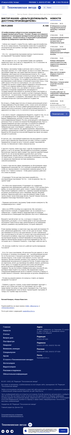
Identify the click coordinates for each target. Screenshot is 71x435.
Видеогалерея (9, 367)
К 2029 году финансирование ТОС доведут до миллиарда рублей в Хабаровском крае (60, 106)
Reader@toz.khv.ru (43, 358)
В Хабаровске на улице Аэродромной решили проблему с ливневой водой (58, 28)
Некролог (7, 345)
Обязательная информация (15, 374)
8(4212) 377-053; (42, 345)
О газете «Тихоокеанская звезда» (18, 359)
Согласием (40, 432)
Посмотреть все (61, 114)
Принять (63, 430)
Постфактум (8, 341)
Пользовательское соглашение (12, 414)
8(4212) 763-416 (54, 345)
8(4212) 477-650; (42, 351)
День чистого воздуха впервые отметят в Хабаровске (57, 74)
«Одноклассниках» (7, 308)
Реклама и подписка (12, 370)
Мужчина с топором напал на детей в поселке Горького (59, 83)
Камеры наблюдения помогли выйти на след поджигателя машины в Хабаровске (58, 63)
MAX (27, 306)
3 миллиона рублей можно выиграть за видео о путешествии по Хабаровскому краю (59, 40)
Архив (6, 356)
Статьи (12, 14)
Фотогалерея (9, 363)
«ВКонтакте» (34, 306)
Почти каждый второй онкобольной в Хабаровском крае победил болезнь (59, 51)
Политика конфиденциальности (12, 416)
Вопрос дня (8, 338)
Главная (4, 14)
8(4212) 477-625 (42, 339)
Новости (7, 331)
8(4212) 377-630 (54, 351)
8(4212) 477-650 (44, 2)
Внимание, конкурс (11, 349)
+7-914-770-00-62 (62, 2)
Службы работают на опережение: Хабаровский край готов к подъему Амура (59, 94)
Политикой (47, 432)
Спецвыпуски (9, 352)
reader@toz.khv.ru (29, 311)
